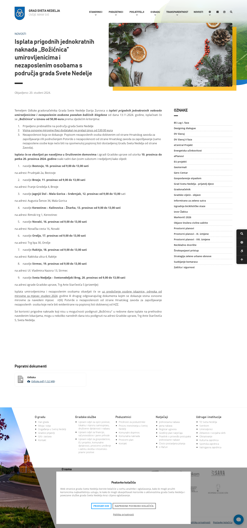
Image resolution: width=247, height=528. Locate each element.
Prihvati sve (101, 506)
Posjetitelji (137, 12)
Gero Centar (181, 172)
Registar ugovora (167, 429)
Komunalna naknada (129, 436)
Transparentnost (177, 12)
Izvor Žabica (181, 211)
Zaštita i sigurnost (184, 267)
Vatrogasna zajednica (210, 447)
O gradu (155, 12)
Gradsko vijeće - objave (187, 194)
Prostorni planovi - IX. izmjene (191, 233)
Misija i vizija (44, 425)
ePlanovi (179, 156)
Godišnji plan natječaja (170, 432)
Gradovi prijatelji (46, 432)
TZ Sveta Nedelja (208, 422)
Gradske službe (85, 417)
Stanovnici (95, 12)
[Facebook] (218, 12)
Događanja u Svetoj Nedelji (52, 429)
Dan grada (43, 422)
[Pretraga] (231, 12)
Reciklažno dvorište (185, 245)
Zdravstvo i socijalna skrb (212, 432)
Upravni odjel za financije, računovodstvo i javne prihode (94, 434)
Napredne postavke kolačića (134, 506)
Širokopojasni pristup (186, 250)
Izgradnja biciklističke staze (189, 206)
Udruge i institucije (208, 417)
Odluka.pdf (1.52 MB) (43, 381)
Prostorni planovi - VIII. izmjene (192, 239)
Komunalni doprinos (129, 432)
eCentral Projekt (183, 145)
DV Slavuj (179, 133)
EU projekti (180, 161)
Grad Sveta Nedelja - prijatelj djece (194, 183)
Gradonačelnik (182, 189)
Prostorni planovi (184, 228)
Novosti (198, 12)
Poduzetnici (116, 12)
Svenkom (204, 425)
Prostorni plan (126, 439)
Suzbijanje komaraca (186, 261)
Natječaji (162, 417)
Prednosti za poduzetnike (132, 422)
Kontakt (42, 440)
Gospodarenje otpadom (187, 178)
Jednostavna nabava (169, 422)
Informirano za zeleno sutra (190, 200)
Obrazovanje (205, 436)
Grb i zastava (44, 436)
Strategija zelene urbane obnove (192, 256)
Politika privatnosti (123, 514)
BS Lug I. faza (181, 122)
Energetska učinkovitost (188, 150)
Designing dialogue (185, 128)
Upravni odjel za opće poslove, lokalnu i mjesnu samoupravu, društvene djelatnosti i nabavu (94, 425)
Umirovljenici (206, 429)
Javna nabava (165, 425)
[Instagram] (224, 12)
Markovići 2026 (182, 217)
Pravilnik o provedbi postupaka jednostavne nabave (175, 438)
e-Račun (163, 447)
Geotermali (180, 167)
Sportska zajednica (209, 443)
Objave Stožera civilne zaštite (191, 222)
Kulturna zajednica (208, 440)
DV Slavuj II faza (183, 139)
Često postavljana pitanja (172, 443)
